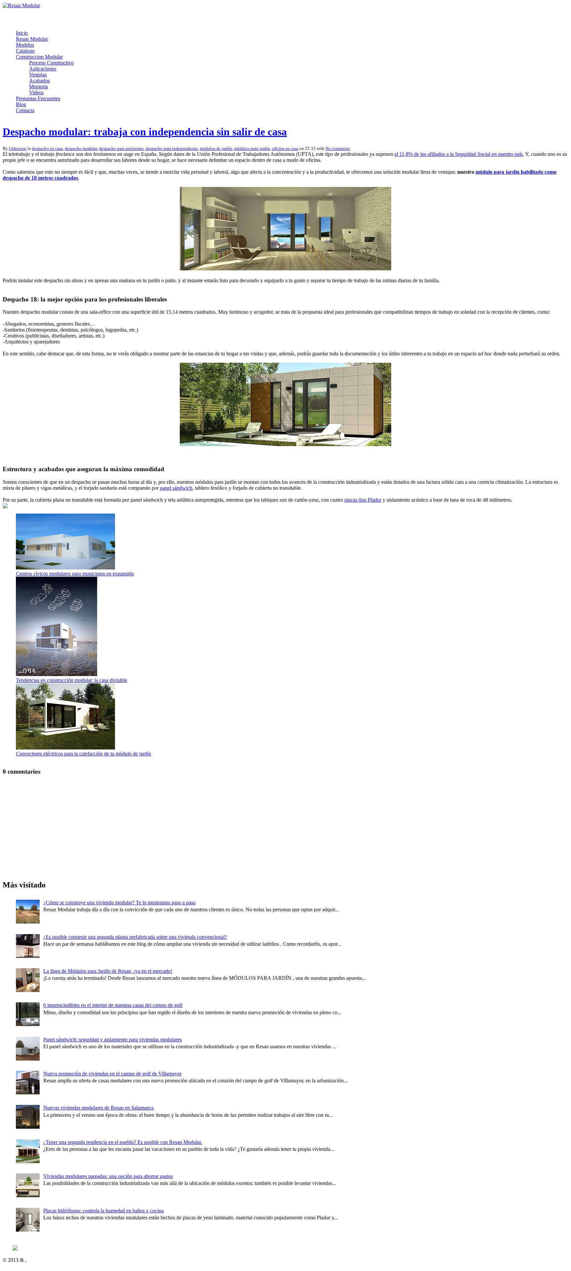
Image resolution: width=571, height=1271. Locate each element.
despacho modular (81, 148)
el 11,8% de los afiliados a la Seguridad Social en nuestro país (459, 154)
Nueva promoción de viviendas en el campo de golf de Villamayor (112, 1073)
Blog (21, 104)
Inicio (22, 33)
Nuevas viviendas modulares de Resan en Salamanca (98, 1108)
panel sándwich (176, 488)
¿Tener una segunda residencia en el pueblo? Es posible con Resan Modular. (122, 1142)
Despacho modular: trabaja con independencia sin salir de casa (145, 132)
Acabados (39, 80)
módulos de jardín (216, 148)
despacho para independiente (172, 148)
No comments (337, 148)
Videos (36, 92)
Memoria (38, 86)
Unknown (17, 148)
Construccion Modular (39, 57)
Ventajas (38, 74)
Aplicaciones (42, 68)
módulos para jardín (252, 148)
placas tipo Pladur (362, 500)
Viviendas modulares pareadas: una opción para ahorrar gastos (108, 1176)
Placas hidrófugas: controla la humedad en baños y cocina (103, 1210)
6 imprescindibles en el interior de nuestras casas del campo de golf (112, 1005)
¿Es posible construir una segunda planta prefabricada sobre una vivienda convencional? (135, 937)
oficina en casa (285, 148)
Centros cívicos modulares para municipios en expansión (75, 573)
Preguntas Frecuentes (38, 98)
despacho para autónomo (121, 148)
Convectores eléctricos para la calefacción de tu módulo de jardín (83, 753)
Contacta (25, 110)
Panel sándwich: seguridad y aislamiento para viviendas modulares (112, 1039)
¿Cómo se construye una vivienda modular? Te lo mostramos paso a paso (119, 902)
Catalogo (25, 51)
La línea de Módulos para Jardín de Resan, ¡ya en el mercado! (107, 971)
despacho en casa (47, 148)
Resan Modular (32, 39)
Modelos (25, 45)
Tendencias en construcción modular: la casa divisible (71, 680)
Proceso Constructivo (51, 63)
